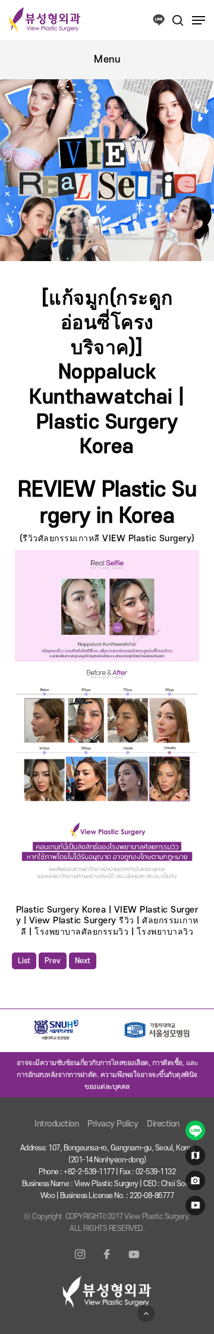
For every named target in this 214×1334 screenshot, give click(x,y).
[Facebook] (107, 1261)
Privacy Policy (112, 1124)
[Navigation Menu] (198, 20)
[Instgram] (80, 1261)
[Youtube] (134, 1261)
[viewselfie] (193, 1183)
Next (82, 961)
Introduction (56, 1124)
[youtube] (193, 1208)
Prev (53, 961)
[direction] (193, 1158)
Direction (163, 1124)
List (24, 961)
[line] (193, 1133)
